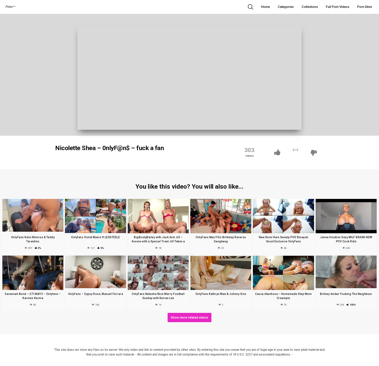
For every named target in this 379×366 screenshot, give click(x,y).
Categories (286, 7)
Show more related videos (189, 317)
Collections (310, 7)
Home (265, 7)
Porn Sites (364, 7)
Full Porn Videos (337, 7)
